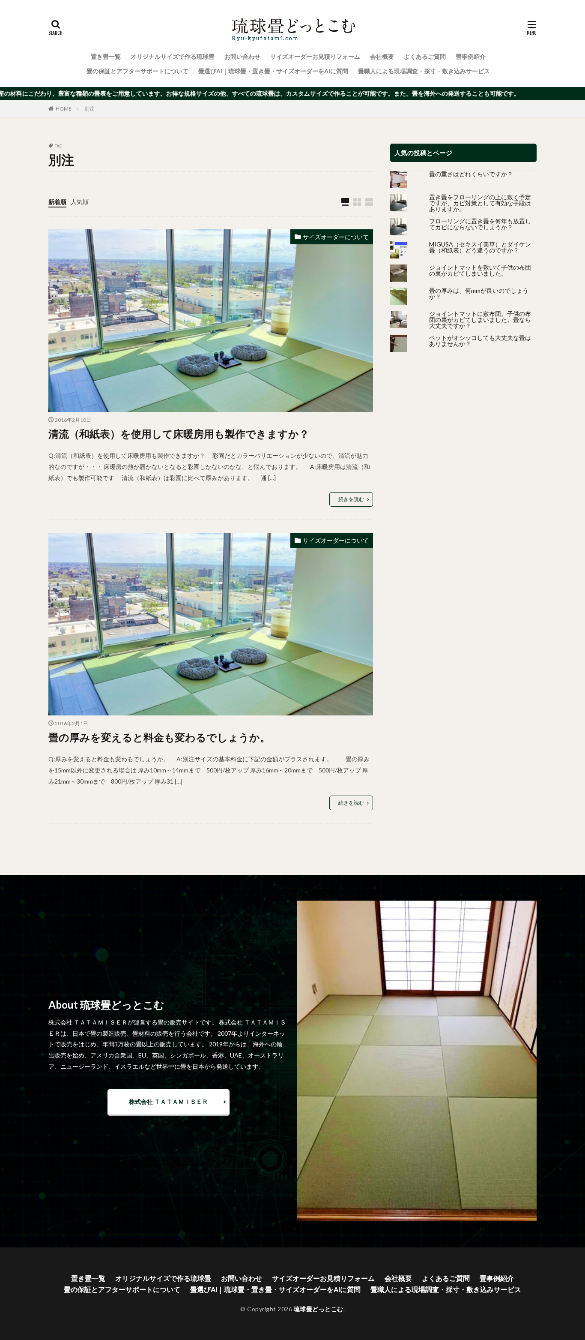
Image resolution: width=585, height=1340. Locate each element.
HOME (64, 108)
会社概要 (382, 56)
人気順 (80, 201)
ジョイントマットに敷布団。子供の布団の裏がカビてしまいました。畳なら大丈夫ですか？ (480, 319)
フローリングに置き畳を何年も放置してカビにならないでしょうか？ (480, 224)
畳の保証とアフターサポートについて (137, 71)
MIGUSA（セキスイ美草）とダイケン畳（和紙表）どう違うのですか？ (480, 247)
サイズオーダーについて (336, 236)
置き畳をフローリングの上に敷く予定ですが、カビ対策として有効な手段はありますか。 (480, 203)
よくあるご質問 (425, 56)
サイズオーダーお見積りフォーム (315, 56)
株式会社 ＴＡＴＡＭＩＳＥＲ (168, 1101)
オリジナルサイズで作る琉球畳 (173, 56)
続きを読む (351, 499)
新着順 (57, 201)
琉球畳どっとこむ (318, 1309)
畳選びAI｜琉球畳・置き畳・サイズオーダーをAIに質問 (273, 71)
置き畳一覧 (106, 56)
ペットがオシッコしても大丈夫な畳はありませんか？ (480, 340)
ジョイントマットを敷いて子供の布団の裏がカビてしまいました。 (480, 270)
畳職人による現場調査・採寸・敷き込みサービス (424, 71)
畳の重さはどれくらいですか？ (471, 173)
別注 (89, 108)
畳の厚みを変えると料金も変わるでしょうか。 (159, 737)
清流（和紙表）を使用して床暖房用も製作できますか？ (178, 433)
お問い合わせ (242, 56)
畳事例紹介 (471, 56)
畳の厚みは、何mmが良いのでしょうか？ (478, 293)
